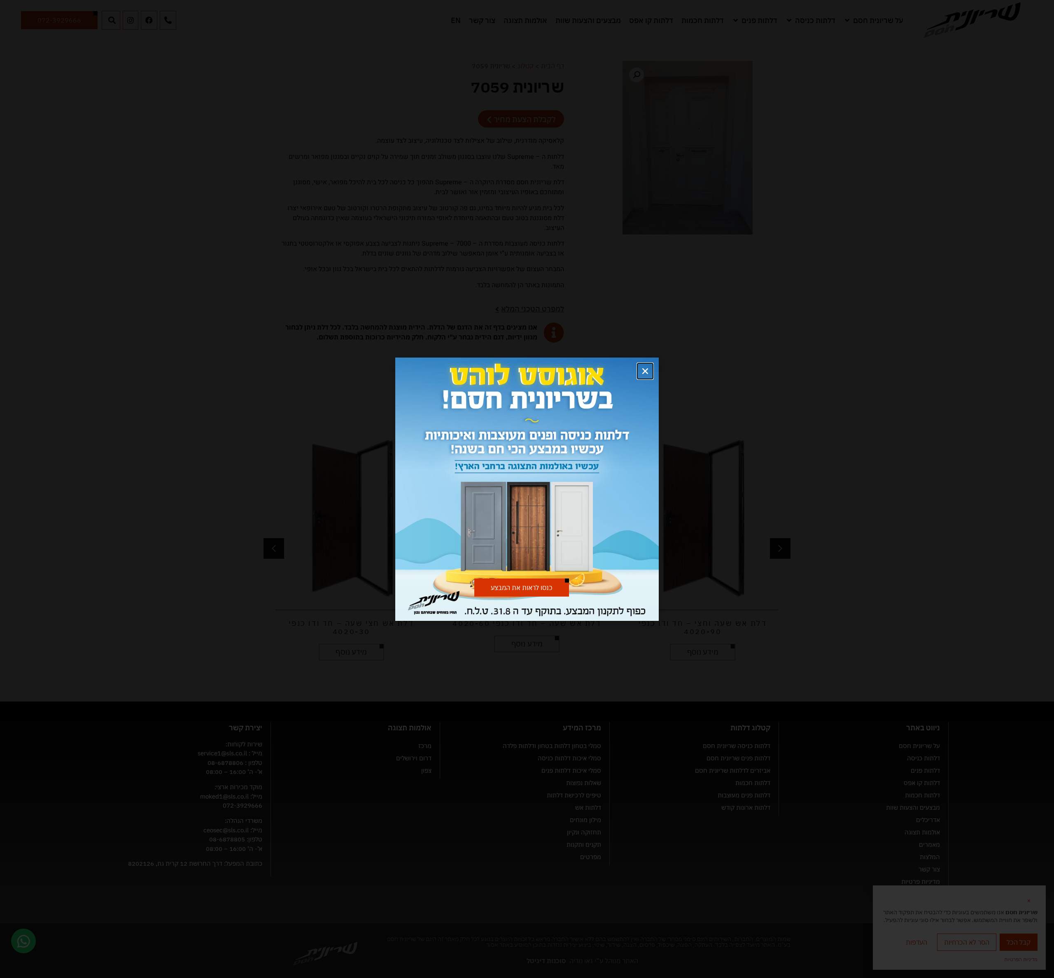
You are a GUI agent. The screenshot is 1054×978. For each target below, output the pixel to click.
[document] (527, 489)
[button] (645, 371)
